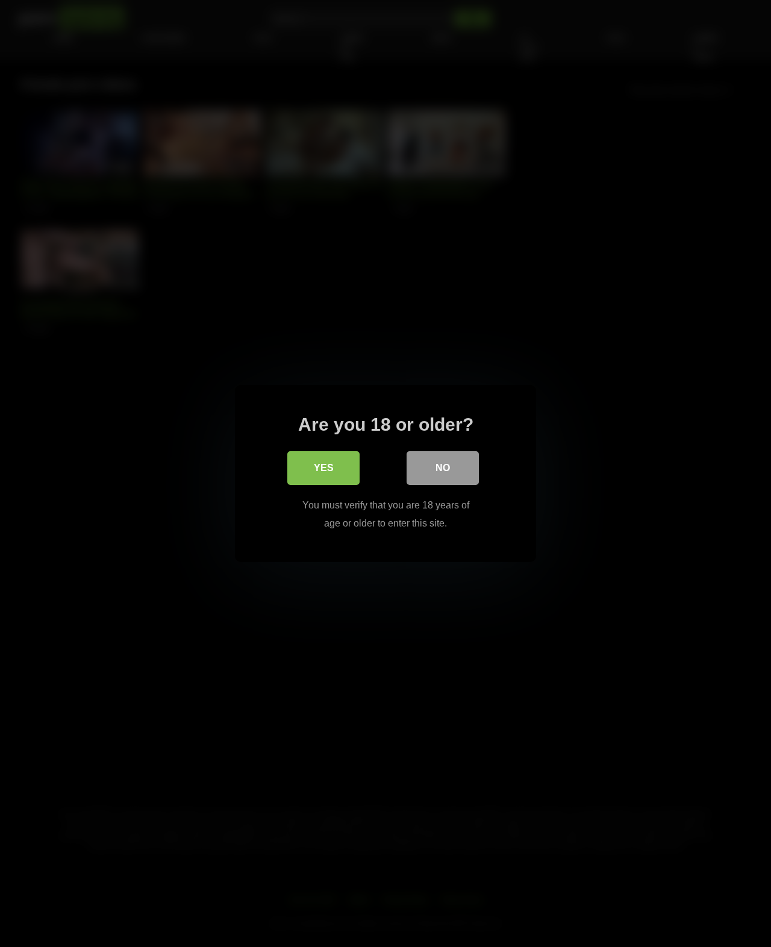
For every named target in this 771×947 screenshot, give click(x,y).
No (442, 468)
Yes (324, 468)
